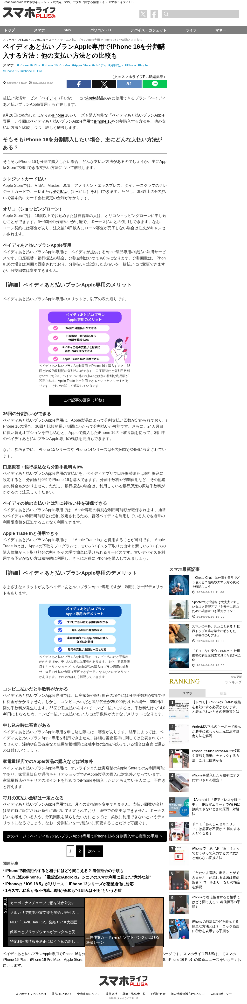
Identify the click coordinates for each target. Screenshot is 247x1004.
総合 (223, 693)
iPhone (131, 65)
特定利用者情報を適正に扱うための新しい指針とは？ (47, 941)
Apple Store (82, 65)
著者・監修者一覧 (134, 994)
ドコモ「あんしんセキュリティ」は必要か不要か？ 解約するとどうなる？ (216, 828)
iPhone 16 (12, 71)
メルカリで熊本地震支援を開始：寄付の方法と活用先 (47, 912)
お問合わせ (158, 994)
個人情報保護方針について (188, 994)
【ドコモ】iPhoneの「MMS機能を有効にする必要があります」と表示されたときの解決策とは (216, 706)
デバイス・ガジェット (148, 30)
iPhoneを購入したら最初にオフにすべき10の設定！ (216, 777)
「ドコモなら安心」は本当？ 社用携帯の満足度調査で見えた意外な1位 (216, 655)
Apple (144, 65)
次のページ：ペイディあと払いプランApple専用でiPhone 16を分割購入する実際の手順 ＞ (85, 836)
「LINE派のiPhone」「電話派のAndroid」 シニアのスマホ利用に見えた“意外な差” (78, 877)
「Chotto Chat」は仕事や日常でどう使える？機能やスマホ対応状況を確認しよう (216, 582)
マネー (220, 30)
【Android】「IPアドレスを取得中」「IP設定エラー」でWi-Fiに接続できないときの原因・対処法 (216, 807)
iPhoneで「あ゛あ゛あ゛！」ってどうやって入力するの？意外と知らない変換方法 (216, 853)
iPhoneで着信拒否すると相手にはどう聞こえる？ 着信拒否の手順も (64, 871)
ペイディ (100, 65)
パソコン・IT (100, 30)
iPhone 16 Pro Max (57, 65)
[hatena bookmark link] (129, 84)
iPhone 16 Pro (32, 71)
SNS (67, 30)
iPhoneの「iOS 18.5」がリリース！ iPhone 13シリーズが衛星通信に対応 (69, 884)
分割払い (116, 65)
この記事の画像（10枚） (84, 400)
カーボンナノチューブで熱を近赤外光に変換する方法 (47, 903)
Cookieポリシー (221, 994)
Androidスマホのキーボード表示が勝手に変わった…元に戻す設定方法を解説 (216, 731)
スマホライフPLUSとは (30, 994)
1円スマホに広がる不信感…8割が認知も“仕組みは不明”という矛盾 (63, 890)
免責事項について (88, 994)
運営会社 (111, 994)
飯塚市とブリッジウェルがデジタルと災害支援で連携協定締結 (47, 932)
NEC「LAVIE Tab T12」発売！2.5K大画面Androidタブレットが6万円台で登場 (47, 922)
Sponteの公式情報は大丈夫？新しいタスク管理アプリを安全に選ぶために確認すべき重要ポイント (216, 606)
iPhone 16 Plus (29, 65)
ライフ (191, 30)
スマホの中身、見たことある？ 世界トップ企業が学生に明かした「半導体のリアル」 (216, 631)
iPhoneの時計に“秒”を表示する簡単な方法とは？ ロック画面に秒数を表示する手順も (215, 926)
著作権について (62, 994)
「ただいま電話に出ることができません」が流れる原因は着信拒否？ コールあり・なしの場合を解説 (216, 880)
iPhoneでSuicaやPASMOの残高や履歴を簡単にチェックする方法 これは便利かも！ (216, 755)
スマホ (8, 65)
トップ (9, 30)
